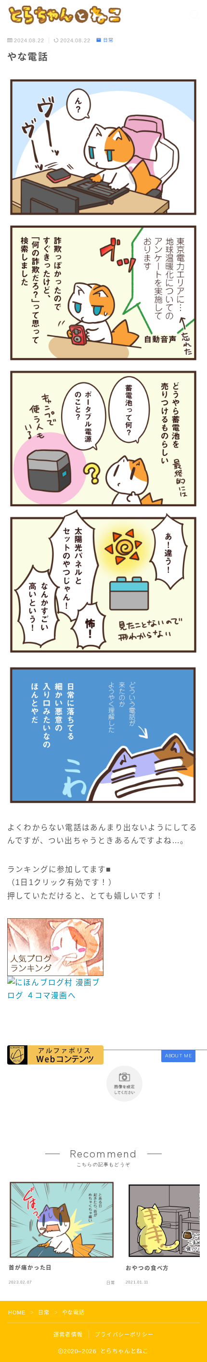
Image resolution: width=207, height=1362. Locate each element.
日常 (108, 40)
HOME (16, 1312)
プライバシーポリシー (124, 1334)
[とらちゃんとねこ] (64, 15)
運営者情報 (68, 1334)
